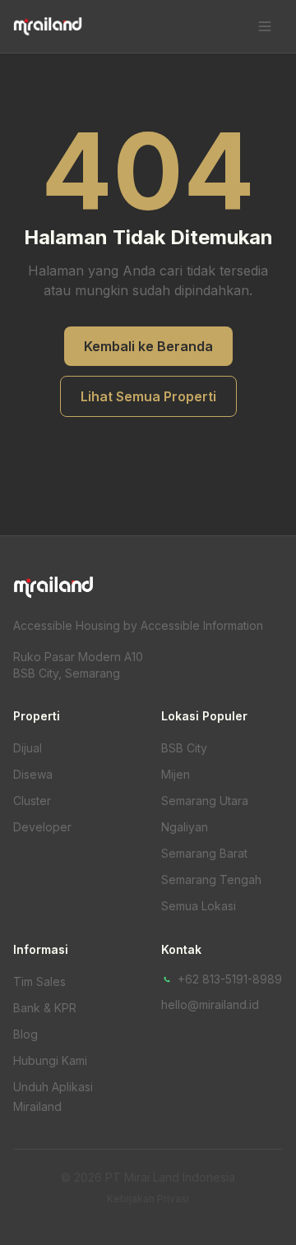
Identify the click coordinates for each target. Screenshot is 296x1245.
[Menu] (265, 26)
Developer (42, 827)
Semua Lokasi (198, 906)
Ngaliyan (184, 827)
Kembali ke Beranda (148, 346)
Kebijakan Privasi (148, 1198)
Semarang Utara (204, 801)
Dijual (27, 748)
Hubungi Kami (50, 1060)
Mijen (175, 774)
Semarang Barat (204, 853)
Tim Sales (39, 981)
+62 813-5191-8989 (230, 979)
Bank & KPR (44, 1008)
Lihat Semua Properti (148, 396)
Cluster (32, 801)
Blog (25, 1034)
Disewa (33, 774)
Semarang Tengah (211, 879)
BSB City (184, 748)
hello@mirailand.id (210, 1004)
